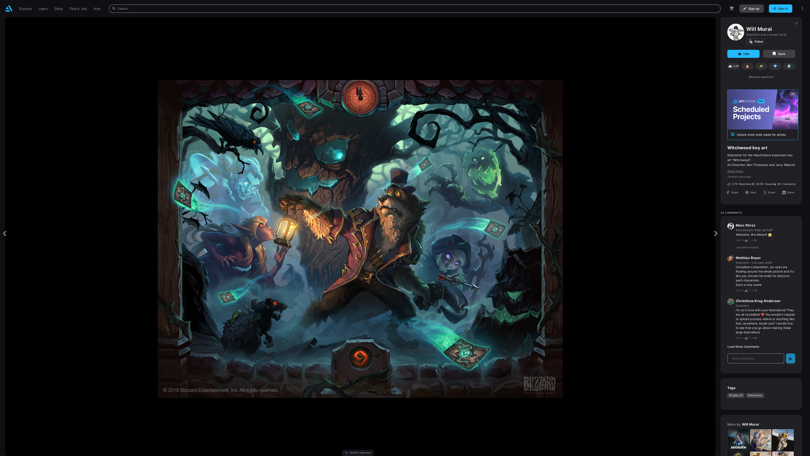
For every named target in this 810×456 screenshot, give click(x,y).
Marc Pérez (745, 225)
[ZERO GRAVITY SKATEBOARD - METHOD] (783, 440)
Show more (735, 171)
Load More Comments (743, 346)
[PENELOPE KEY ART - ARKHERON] (738, 440)
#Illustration (755, 395)
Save (781, 54)
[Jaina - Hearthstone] (761, 440)
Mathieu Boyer (748, 258)
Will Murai (759, 29)
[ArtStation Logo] (8, 8)
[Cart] (731, 8)
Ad (792, 93)
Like (746, 54)
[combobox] (415, 8)
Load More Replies (747, 247)
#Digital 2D (736, 395)
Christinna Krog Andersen (758, 301)
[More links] (802, 8)
